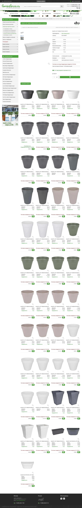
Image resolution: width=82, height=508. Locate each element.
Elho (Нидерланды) (66, 33)
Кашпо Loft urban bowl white (73, 104)
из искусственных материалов (40, 18)
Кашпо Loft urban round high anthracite (73, 171)
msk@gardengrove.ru (20, 500)
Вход (73, 1)
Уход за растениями (46, 13)
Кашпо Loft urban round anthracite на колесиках (27, 138)
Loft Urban (50, 18)
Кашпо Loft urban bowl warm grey (58, 104)
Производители (57, 13)
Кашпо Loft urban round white (58, 373)
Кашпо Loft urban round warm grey (73, 306)
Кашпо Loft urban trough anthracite (58, 441)
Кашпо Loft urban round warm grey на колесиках (27, 306)
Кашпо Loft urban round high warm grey (58, 205)
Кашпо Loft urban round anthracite (73, 138)
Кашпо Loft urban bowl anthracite (27, 104)
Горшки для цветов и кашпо (29, 18)
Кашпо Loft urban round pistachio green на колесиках (73, 239)
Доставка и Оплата (14, 13)
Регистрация (77, 1)
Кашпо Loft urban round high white (27, 239)
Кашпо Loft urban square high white (27, 441)
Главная (5, 13)
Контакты (65, 13)
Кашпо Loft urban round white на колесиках (73, 340)
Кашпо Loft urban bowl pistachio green (43, 104)
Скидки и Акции (24, 13)
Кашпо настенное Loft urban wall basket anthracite (73, 441)
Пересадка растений (34, 13)
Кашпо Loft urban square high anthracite (58, 407)
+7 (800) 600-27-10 (75, 6)
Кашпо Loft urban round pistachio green (43, 272)
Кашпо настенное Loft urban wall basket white (27, 474)
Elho (47, 18)
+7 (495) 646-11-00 (75, 4)
